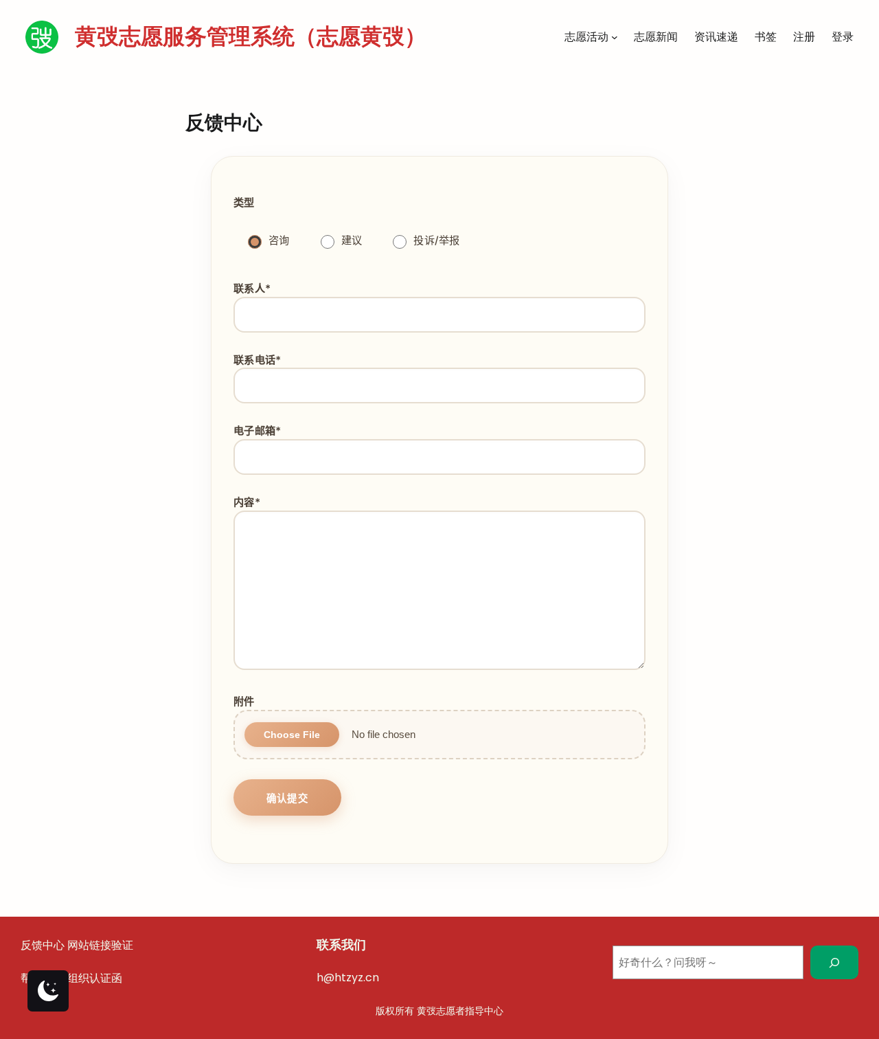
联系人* (252, 288)
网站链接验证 (100, 945)
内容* (246, 502)
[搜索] (834, 962)
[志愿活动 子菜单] (614, 37)
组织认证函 (94, 978)
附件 (244, 701)
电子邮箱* (257, 430)
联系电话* (257, 359)
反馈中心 (43, 945)
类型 (244, 202)
